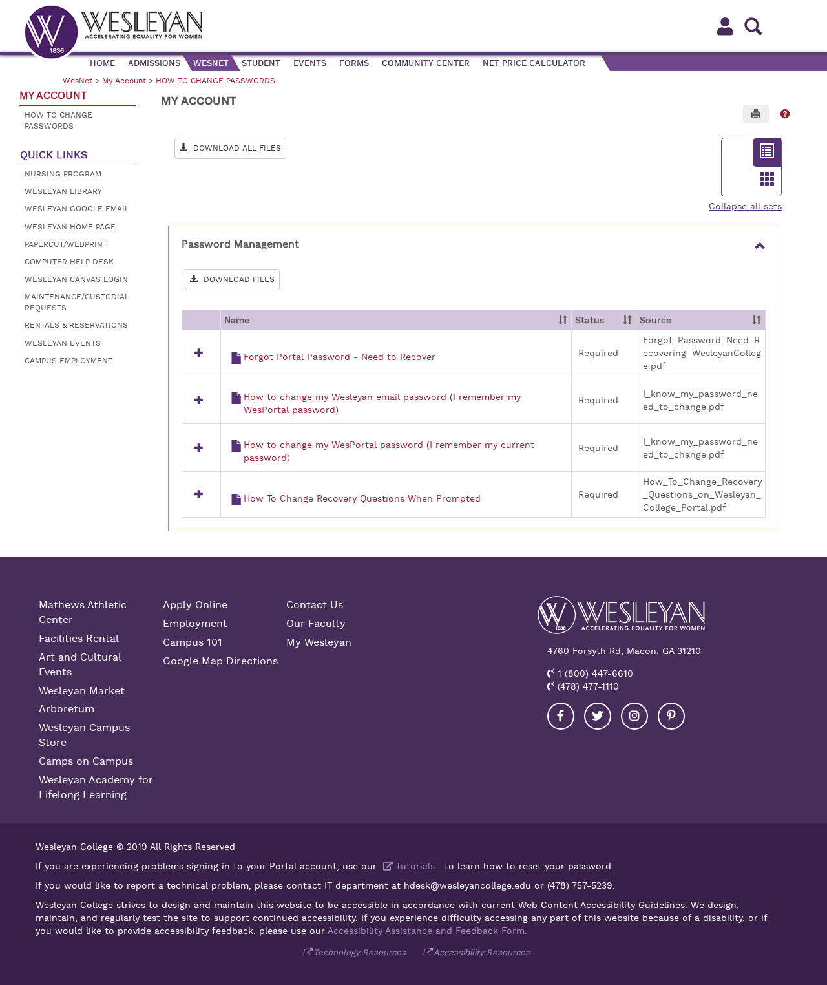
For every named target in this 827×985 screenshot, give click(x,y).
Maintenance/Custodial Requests (77, 302)
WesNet (211, 63)
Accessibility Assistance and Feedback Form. (427, 931)
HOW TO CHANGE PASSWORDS (215, 80)
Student (261, 63)
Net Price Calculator (534, 63)
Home (102, 63)
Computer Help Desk (69, 261)
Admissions (154, 63)
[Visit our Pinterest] (671, 716)
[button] (785, 114)
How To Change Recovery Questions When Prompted (362, 498)
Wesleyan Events (63, 343)
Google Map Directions (220, 661)
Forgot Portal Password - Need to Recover (339, 357)
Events (309, 63)
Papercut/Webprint (66, 244)
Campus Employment (68, 360)
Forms (354, 63)
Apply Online (195, 605)
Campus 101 (192, 642)
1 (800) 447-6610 (593, 673)
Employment (195, 624)
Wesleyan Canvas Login (76, 279)
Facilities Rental (79, 638)
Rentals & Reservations (76, 325)
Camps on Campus (86, 761)
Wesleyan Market (82, 691)
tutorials (414, 866)
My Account (124, 80)
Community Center (426, 63)
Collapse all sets (745, 206)
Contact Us (314, 605)
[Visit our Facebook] (560, 716)
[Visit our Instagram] (634, 716)
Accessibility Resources (482, 952)
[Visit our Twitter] (597, 716)
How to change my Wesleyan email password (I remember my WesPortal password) (382, 403)
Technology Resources (359, 952)
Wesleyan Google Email (77, 208)
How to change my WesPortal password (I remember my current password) (389, 451)
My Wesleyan (318, 642)
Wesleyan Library (63, 191)
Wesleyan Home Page (70, 226)
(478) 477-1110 (586, 686)
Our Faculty (316, 624)
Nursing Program (63, 173)
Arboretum (66, 709)
